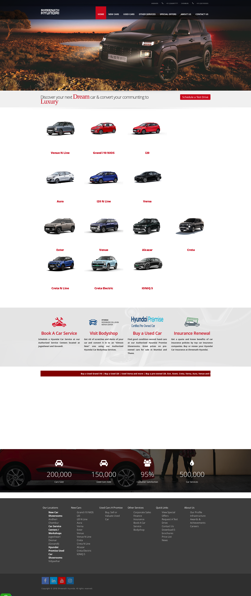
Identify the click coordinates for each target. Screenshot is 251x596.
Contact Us (168, 526)
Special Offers (168, 14)
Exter (60, 250)
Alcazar (147, 250)
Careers (194, 526)
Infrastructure (198, 515)
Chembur (54, 522)
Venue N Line (60, 152)
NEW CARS (113, 14)
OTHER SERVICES (147, 14)
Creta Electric (103, 288)
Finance (137, 515)
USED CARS (129, 14)
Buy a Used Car (147, 333)
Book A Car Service (59, 333)
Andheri (53, 519)
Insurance (138, 519)
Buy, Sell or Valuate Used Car (112, 516)
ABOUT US (186, 14)
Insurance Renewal (192, 333)
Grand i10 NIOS (103, 152)
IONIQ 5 (147, 288)
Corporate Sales (142, 512)
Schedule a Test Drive (195, 97)
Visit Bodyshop (104, 333)
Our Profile (196, 512)
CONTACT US (202, 14)
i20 (147, 152)
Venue (103, 250)
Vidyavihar (54, 561)
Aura (60, 201)
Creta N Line (60, 288)
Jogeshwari (54, 536)
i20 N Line (104, 201)
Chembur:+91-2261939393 (194, 3)
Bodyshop (139, 529)
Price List (167, 536)
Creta (191, 250)
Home (101, 14)
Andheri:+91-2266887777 (164, 3)
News (165, 540)
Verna (147, 201)
